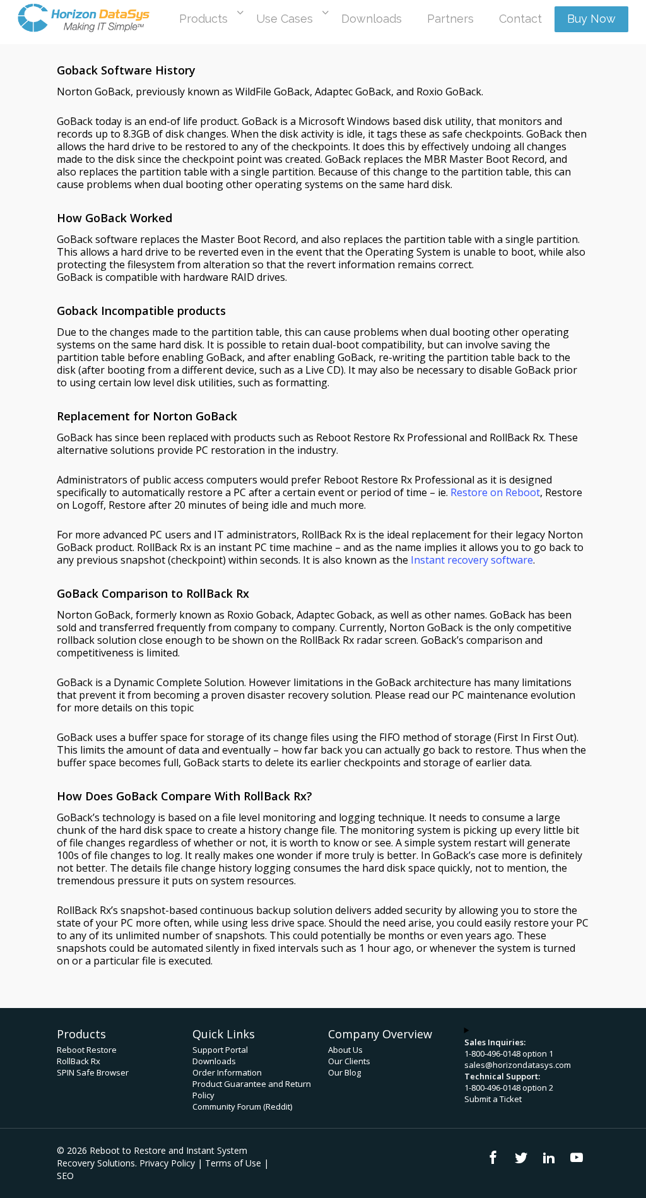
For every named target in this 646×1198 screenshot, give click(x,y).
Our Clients (349, 1061)
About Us (345, 1049)
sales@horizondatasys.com (517, 1064)
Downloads (214, 1061)
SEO (65, 1176)
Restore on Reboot (495, 492)
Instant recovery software (472, 560)
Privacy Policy (167, 1163)
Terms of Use (233, 1163)
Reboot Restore (87, 1049)
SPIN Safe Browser (93, 1072)
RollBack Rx (78, 1061)
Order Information (227, 1072)
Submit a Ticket (493, 1099)
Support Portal (220, 1049)
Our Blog (344, 1072)
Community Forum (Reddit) (242, 1106)
